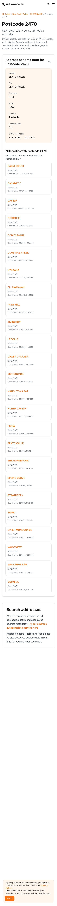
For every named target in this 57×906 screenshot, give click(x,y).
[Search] (48, 4)
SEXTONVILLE (36, 14)
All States (6, 14)
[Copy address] (49, 62)
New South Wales (20, 14)
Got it (9, 898)
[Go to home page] (15, 4)
